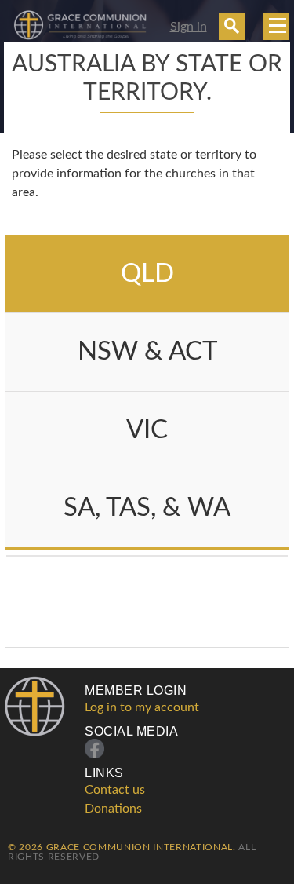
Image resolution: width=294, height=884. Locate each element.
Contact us (115, 790)
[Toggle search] (232, 26)
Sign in (188, 26)
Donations (113, 808)
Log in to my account (142, 707)
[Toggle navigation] (276, 26)
